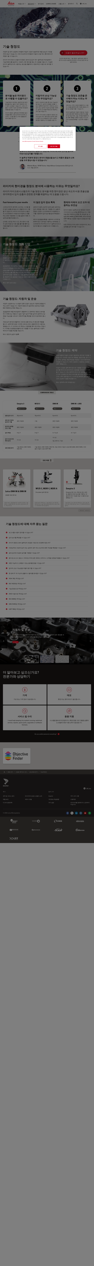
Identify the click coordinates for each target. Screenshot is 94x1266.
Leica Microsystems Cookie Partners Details (32, 141)
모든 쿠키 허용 (53, 146)
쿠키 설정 (40, 146)
